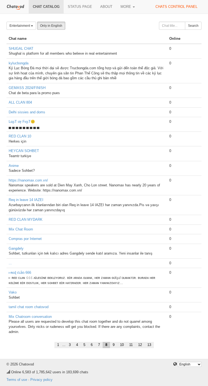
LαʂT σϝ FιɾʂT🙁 (22, 122)
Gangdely (16, 248)
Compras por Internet (25, 239)
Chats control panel (176, 7)
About (106, 7)
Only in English (51, 26)
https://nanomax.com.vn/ (28, 180)
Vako (13, 292)
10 (122, 345)
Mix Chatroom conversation (30, 317)
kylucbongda (18, 63)
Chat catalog (46, 7)
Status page (80, 7)
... (10, 263)
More (126, 7)
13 (149, 345)
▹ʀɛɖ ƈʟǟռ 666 (20, 272)
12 (140, 345)
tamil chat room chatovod (28, 307)
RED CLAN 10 (20, 136)
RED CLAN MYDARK (26, 219)
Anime (14, 166)
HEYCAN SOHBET (24, 151)
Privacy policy (41, 380)
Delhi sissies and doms (27, 112)
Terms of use (16, 380)
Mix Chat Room (21, 229)
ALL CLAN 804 (20, 102)
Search (193, 26)
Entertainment (20, 26)
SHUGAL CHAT (21, 49)
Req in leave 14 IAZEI (26, 200)
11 (131, 345)
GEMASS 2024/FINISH (27, 88)
